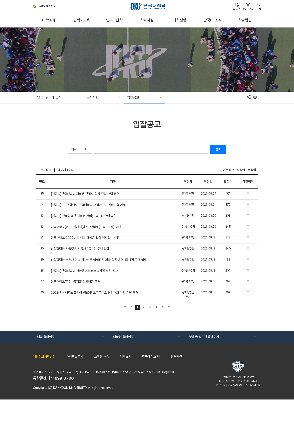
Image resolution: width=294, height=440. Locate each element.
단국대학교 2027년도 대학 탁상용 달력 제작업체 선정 (85, 238)
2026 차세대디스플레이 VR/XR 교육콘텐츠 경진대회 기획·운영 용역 (94, 293)
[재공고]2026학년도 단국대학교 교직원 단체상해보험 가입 (88, 205)
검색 (218, 149)
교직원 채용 (101, 357)
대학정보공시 (74, 357)
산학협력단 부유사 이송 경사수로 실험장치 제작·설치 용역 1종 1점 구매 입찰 (99, 260)
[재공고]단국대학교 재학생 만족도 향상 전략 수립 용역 (85, 194)
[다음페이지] (162, 307)
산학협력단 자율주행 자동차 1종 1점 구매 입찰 (80, 249)
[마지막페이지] (169, 307)
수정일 (252, 170)
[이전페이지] (131, 307)
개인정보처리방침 (44, 357)
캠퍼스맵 (125, 357)
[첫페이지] (124, 307)
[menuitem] (49, 20)
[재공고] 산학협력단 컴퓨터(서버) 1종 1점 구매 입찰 (83, 216)
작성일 (241, 170)
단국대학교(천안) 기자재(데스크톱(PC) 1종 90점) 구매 (86, 227)
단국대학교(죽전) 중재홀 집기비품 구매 (75, 282)
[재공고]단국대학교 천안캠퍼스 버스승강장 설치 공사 (84, 271)
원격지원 (176, 357)
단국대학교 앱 (151, 357)
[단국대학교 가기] (147, 6)
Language (45, 6)
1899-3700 (63, 378)
